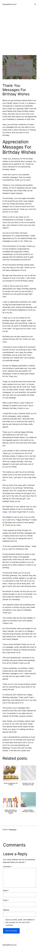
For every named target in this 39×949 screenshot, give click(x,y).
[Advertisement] (19, 35)
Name (6, 890)
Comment (7, 866)
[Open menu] (35, 4)
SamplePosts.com (9, 4)
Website (6, 910)
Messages (12, 829)
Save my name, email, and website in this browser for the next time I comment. (20, 922)
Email (6, 900)
